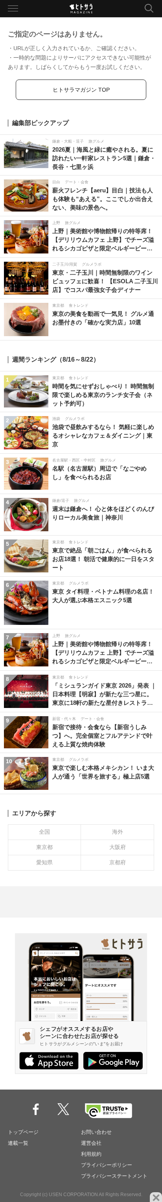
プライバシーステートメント (114, 1176)
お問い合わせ (96, 1132)
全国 (44, 832)
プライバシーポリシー (106, 1165)
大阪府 (117, 847)
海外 (117, 832)
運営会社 (91, 1143)
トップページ (23, 1132)
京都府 (117, 862)
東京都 (44, 847)
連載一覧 (18, 1143)
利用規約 (91, 1154)
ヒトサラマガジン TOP (81, 90)
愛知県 (44, 862)
